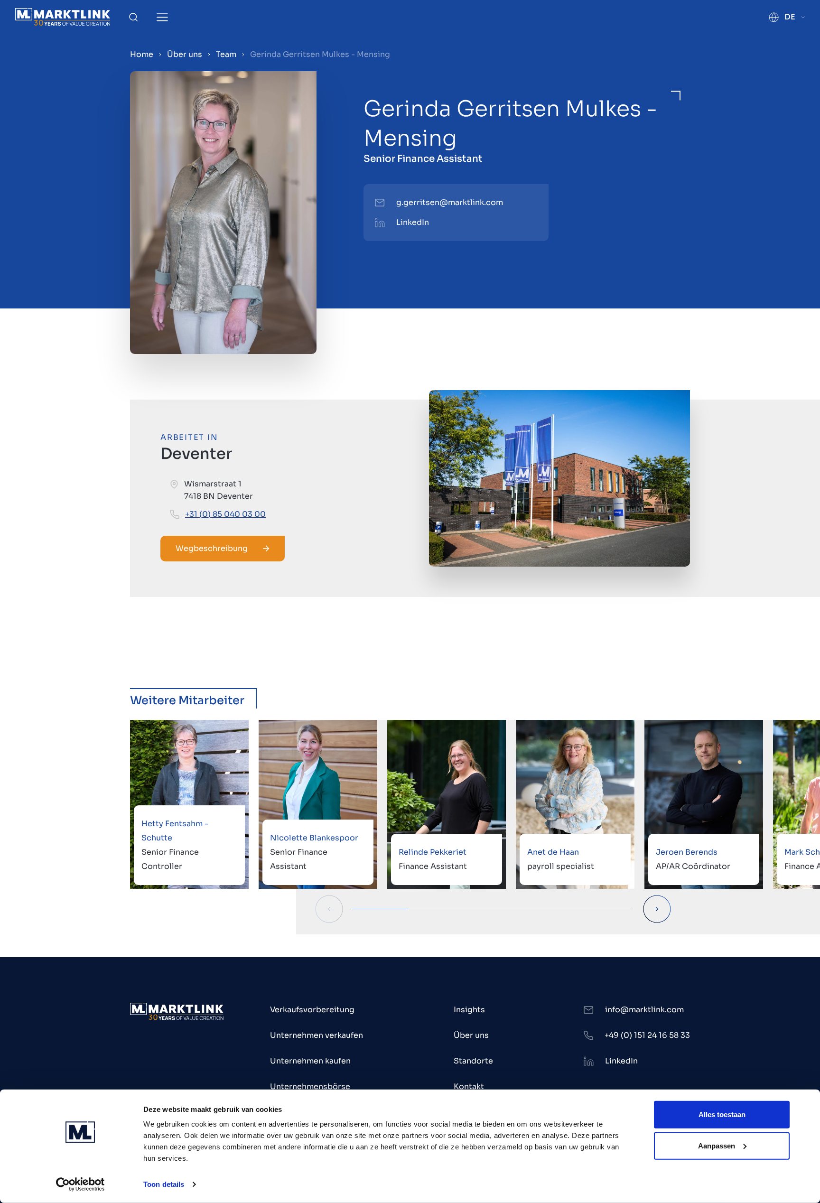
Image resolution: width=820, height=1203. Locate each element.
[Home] (62, 17)
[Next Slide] (657, 909)
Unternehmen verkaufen (316, 1035)
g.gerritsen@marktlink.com (449, 202)
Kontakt (469, 1086)
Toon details (163, 1184)
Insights (469, 1010)
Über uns (184, 54)
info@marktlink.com (644, 1010)
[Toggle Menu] (162, 17)
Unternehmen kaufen (310, 1061)
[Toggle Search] (133, 17)
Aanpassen (716, 1145)
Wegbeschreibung (212, 548)
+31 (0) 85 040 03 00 (225, 514)
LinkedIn (412, 222)
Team (226, 54)
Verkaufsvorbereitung (312, 1010)
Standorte (473, 1061)
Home (141, 54)
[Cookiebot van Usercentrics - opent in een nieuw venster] (80, 1184)
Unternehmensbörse (310, 1086)
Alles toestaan (722, 1114)
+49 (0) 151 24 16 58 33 (647, 1035)
